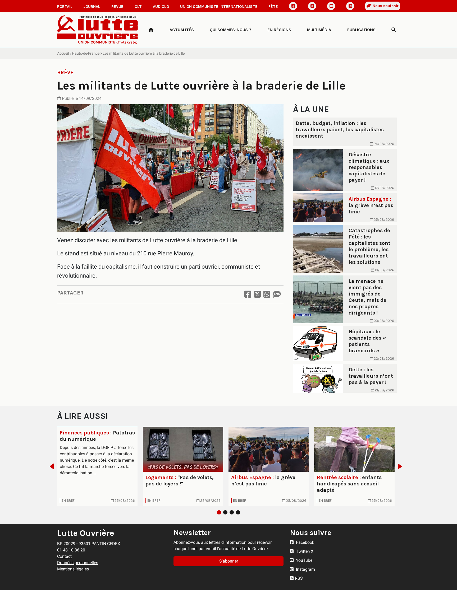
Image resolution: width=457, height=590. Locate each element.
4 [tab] (238, 512)
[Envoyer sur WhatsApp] (266, 294)
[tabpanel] (97, 466)
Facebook (304, 542)
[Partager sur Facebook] (247, 294)
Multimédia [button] (319, 29)
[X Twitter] (312, 6)
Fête (273, 6)
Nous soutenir (385, 5)
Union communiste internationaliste (219, 6)
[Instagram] (350, 6)
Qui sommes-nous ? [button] (230, 29)
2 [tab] (225, 512)
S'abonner (228, 561)
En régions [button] (279, 29)
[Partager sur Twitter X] (257, 294)
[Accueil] (151, 30)
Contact (64, 556)
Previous (50, 466)
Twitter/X (304, 551)
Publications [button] (361, 29)
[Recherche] (393, 30)
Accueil (63, 53)
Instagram (305, 569)
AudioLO (161, 6)
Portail (64, 6)
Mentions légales (73, 569)
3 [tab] (232, 512)
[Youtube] (331, 6)
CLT (138, 6)
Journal (92, 6)
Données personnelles (77, 562)
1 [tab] (219, 512)
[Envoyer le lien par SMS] (277, 294)
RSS (299, 578)
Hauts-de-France (85, 53)
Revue (117, 6)
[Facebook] (293, 6)
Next (401, 466)
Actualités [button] (182, 29)
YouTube (303, 560)
